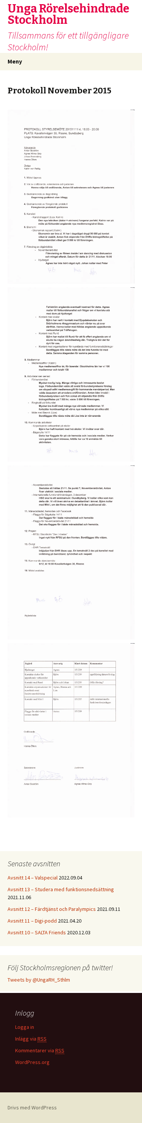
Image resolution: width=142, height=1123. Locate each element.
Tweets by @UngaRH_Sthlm (39, 979)
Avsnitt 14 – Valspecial (33, 877)
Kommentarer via (39, 1050)
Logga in (24, 1027)
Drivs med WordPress (32, 1107)
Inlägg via (31, 1038)
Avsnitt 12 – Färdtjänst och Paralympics (52, 909)
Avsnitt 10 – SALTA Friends (37, 932)
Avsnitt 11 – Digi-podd (32, 920)
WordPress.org (32, 1062)
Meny (15, 61)
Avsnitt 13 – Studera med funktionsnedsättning (61, 889)
